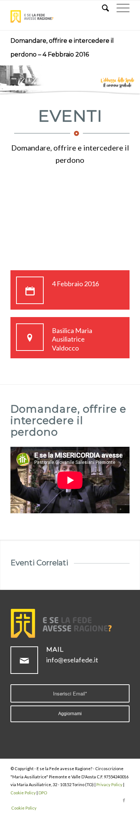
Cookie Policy (23, 792)
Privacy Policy (109, 784)
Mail (55, 649)
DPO (42, 792)
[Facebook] (124, 800)
